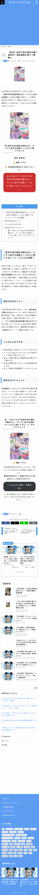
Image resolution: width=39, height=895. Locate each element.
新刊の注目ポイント (13, 221)
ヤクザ (29, 841)
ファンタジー (6, 841)
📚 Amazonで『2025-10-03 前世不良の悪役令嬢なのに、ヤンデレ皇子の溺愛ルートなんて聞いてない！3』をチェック (19, 182)
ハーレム (17, 838)
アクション (9, 829)
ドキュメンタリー (21, 835)
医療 (11, 844)
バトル (24, 838)
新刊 (19, 61)
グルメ (26, 829)
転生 (30, 853)
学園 (23, 844)
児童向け (4, 844)
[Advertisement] (19, 24)
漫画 (5, 61)
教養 (20, 850)
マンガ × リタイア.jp (19, 2)
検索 (35, 688)
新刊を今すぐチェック (14, 227)
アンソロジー (18, 829)
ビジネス (30, 838)
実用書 (13, 847)
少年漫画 (27, 847)
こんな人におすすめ (13, 224)
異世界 (20, 853)
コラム (6, 741)
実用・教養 (5, 847)
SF (3, 829)
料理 (25, 850)
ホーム (7, 799)
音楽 (15, 856)
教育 (15, 850)
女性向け (17, 844)
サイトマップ (10, 811)
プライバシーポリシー (13, 803)
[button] (6, 523)
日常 (35, 850)
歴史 (9, 853)
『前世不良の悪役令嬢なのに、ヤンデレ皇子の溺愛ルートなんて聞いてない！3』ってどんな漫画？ (20, 215)
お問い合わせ (10, 815)
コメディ (4, 832)
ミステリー (21, 841)
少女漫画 (19, 847)
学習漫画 (29, 844)
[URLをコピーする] (33, 523)
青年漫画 (4, 856)
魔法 (20, 856)
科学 (25, 853)
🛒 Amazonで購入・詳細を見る (19, 486)
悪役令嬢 (4, 850)
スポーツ (20, 832)
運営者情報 (9, 807)
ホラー (14, 841)
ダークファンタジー (8, 835)
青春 (11, 856)
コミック (13, 61)
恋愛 (33, 847)
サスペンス (13, 832)
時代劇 (4, 853)
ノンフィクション (7, 838)
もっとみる (19, 572)
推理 (11, 850)
